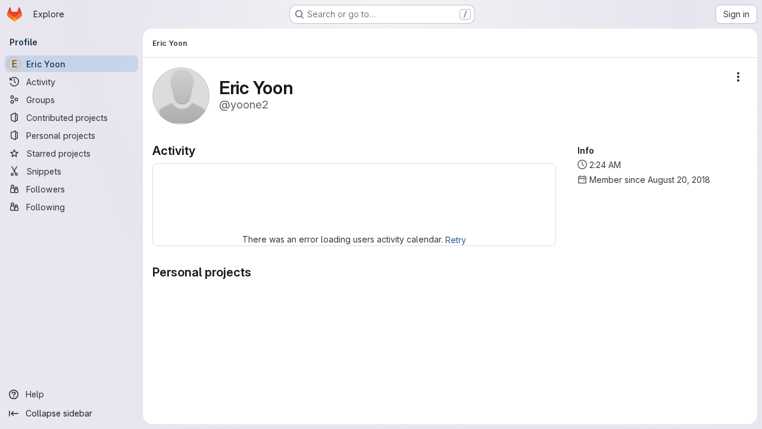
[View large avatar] (181, 95)
